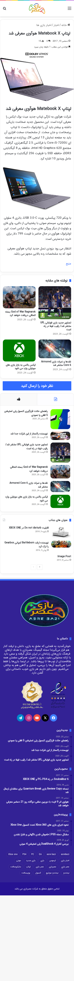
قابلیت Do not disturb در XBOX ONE (29, 528)
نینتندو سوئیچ (52, 873)
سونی (18, 860)
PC (32, 854)
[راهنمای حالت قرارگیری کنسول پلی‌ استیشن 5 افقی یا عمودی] (60, 419)
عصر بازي (65, 866)
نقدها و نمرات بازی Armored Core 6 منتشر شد (56, 363)
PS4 (24, 854)
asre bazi (51, 854)
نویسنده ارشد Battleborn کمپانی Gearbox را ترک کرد (26, 545)
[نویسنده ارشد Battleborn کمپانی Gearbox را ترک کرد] (61, 544)
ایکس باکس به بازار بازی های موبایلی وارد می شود (21, 366)
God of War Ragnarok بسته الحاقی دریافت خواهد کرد (20, 313)
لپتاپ (28, 866)
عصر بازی (40, 866)
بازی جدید (30, 860)
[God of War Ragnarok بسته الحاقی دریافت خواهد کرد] (19, 297)
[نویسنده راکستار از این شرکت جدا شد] (60, 436)
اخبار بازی (65, 860)
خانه (64, 25)
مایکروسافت (15, 866)
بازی (42, 860)
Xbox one (12, 854)
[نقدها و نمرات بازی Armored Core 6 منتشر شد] (54, 349)
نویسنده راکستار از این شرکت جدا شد (29, 434)
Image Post (64, 556)
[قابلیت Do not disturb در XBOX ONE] (61, 532)
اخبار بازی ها (43, 25)
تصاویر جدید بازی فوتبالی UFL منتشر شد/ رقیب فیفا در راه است (55, 326)
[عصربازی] (37, 8)
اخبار (56, 25)
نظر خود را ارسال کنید (37, 386)
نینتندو (66, 873)
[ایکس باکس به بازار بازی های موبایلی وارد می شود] (19, 350)
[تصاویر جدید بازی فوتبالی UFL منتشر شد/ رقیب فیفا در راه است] (54, 302)
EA (40, 854)
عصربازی (52, 866)
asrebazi (65, 854)
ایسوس (52, 860)
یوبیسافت (26, 873)
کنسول (38, 873)
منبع (68, 263)
